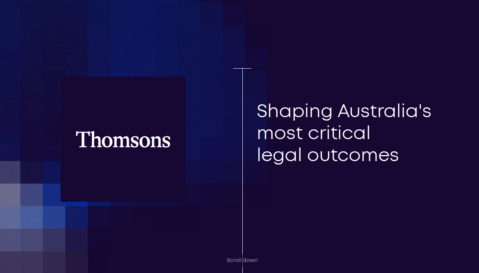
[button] (440, 17)
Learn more (141, 244)
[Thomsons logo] (36, 30)
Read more (287, 160)
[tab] (269, 205)
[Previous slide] (292, 184)
